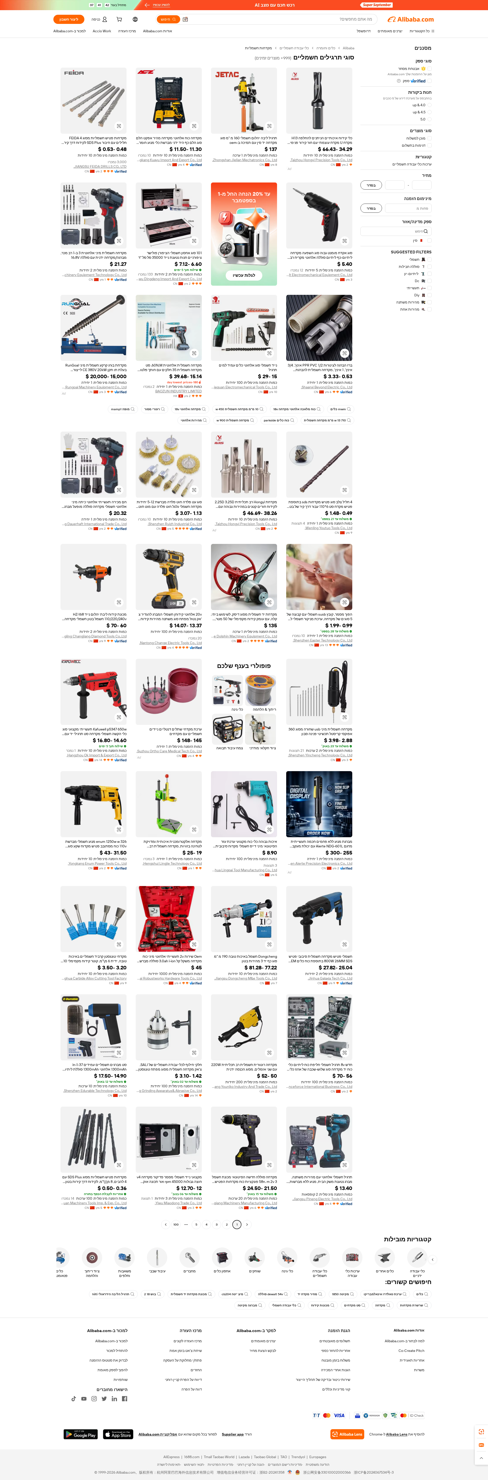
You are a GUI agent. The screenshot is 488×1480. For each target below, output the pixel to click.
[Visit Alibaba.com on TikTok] (74, 1399)
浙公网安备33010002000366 (327, 1472)
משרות (419, 1370)
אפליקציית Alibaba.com (158, 1434)
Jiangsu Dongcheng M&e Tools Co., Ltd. (245, 978)
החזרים (196, 1370)
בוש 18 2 (150, 1294)
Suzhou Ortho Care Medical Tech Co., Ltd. (169, 751)
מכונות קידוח (320, 1305)
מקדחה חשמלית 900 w (233, 420)
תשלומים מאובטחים (334, 1341)
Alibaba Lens (396, 1434)
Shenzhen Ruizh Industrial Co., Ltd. (175, 524)
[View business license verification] (289, 1472)
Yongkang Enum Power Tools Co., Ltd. (97, 863)
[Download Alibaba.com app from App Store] (118, 1434)
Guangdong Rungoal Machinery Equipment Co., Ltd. (93, 387)
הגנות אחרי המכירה (335, 1370)
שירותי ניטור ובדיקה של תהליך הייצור (323, 1380)
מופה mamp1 (120, 409)
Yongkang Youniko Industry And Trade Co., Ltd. (244, 1087)
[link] (481, 1431)
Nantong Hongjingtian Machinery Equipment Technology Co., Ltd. (93, 275)
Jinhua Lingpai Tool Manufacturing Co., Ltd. (244, 870)
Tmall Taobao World (219, 1457)
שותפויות (121, 1380)
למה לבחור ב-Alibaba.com (404, 1341)
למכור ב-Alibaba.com (111, 1341)
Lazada (244, 1457)
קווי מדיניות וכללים (336, 1389)
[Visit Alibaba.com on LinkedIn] (114, 1399)
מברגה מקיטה (247, 1305)
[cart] (119, 20)
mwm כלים (338, 409)
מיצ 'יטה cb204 (232, 1294)
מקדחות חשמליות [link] (258, 48)
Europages (317, 1457)
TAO (283, 1457)
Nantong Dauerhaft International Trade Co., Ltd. (93, 524)
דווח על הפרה (191, 1389)
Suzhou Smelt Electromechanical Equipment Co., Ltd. (319, 275)
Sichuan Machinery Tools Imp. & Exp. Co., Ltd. (93, 1203)
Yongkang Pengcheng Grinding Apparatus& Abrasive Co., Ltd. (169, 1091)
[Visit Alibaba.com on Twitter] (104, 1399)
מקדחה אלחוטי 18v (188, 409)
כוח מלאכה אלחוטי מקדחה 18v (294, 409)
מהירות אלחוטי (191, 420)
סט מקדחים (352, 1305)
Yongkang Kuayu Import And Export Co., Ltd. (169, 160)
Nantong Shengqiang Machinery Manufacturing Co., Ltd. (244, 1203)
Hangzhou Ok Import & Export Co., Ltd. (97, 755)
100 (176, 1224)
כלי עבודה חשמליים (294, 48)
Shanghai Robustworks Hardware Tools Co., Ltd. (169, 978)
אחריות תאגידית (412, 1360)
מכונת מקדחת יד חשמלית (189, 1294)
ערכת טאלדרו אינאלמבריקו (383, 1294)
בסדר (371, 185)
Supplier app (233, 1434)
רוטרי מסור (152, 409)
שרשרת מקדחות (411, 1305)
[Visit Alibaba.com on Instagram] (94, 1399)
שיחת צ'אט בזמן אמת (186, 1351)
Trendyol (298, 1457)
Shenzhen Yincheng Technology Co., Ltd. (320, 755)
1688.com (192, 1457)
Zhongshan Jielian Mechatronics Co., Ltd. (244, 160)
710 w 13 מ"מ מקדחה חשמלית (325, 420)
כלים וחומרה (325, 48)
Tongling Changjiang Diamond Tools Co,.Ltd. (93, 636)
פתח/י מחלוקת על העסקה (182, 1360)
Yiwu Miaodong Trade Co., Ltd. (178, 1203)
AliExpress (171, 1457)
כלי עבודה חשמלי (284, 1305)
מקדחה (380, 1305)
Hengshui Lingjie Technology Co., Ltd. (172, 863)
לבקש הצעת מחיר (263, 1351)
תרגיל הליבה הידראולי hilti (110, 1294)
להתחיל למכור (117, 1351)
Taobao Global (265, 1457)
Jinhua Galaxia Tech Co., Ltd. (330, 978)
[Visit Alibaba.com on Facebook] (124, 1399)
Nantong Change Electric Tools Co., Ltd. (170, 643)
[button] (185, 19)
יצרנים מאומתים (263, 1341)
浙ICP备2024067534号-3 (374, 1472)
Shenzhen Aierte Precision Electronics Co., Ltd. (319, 863)
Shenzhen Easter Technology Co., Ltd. (322, 640)
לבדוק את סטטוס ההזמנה (108, 1360)
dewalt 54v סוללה (270, 1294)
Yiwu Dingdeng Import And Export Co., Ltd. (169, 279)
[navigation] (396, 637)
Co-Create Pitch (411, 1351)
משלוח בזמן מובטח (336, 1360)
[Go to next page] (165, 1224)
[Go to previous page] (247, 1224)
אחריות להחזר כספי (335, 1351)
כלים (419, 1294)
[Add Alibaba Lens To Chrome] (347, 1434)
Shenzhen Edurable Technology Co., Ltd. (95, 1091)
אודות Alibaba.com (409, 1330)
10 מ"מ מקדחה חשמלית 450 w (237, 409)
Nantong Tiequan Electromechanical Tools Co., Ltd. (244, 387)
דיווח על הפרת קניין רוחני (183, 1380)
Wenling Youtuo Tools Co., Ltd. (328, 528)
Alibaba (348, 48)
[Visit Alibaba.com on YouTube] (84, 1399)
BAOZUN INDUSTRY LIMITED (178, 391)
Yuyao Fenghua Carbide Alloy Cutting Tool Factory (93, 978)
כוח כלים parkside (276, 420)
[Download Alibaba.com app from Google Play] (81, 1434)
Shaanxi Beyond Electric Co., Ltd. (326, 387)
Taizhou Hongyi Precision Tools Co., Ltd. (321, 160)
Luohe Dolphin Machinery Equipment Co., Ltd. (244, 636)
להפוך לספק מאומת (113, 1370)
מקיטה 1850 (340, 1294)
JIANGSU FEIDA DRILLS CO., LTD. (100, 166)
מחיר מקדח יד (307, 1294)
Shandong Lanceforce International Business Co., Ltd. (319, 1087)
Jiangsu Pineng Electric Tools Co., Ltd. (322, 1199)
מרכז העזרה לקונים (188, 1341)
